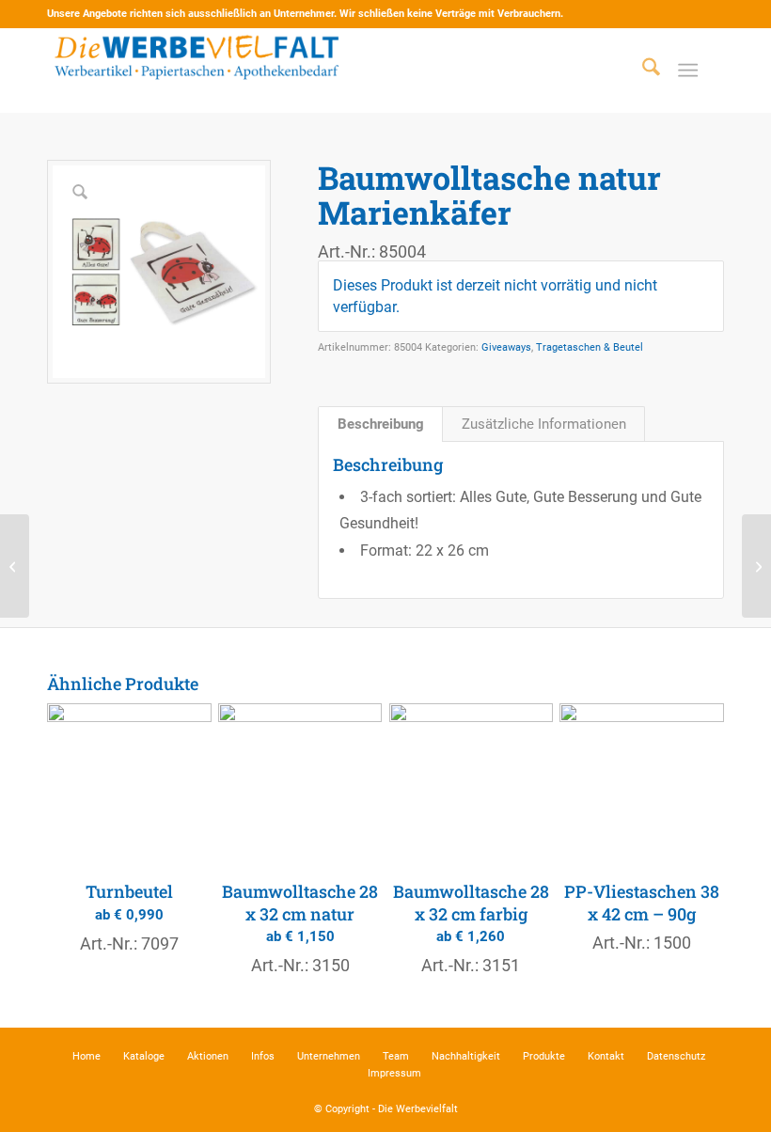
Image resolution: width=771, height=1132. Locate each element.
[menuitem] (641, 70)
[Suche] (641, 70)
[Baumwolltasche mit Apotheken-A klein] (756, 566)
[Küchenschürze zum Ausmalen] (14, 566)
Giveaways (506, 347)
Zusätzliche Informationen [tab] (544, 424)
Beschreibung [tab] (381, 424)
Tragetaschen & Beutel (589, 347)
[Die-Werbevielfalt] (197, 70)
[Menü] (688, 70)
